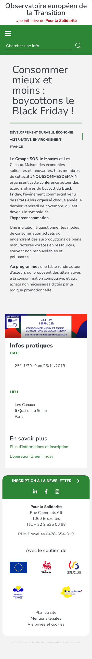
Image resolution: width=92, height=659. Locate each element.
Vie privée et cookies (46, 624)
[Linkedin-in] (35, 491)
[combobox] (38, 46)
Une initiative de (46, 20)
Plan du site (46, 612)
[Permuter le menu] (8, 33)
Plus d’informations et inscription (39, 446)
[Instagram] (57, 491)
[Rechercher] (79, 46)
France (16, 147)
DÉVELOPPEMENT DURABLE (32, 132)
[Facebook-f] (46, 491)
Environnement (47, 139)
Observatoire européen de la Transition (46, 9)
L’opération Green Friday (31, 456)
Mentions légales (46, 618)
